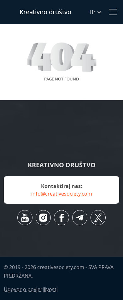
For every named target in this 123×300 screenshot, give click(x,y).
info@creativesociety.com (61, 193)
